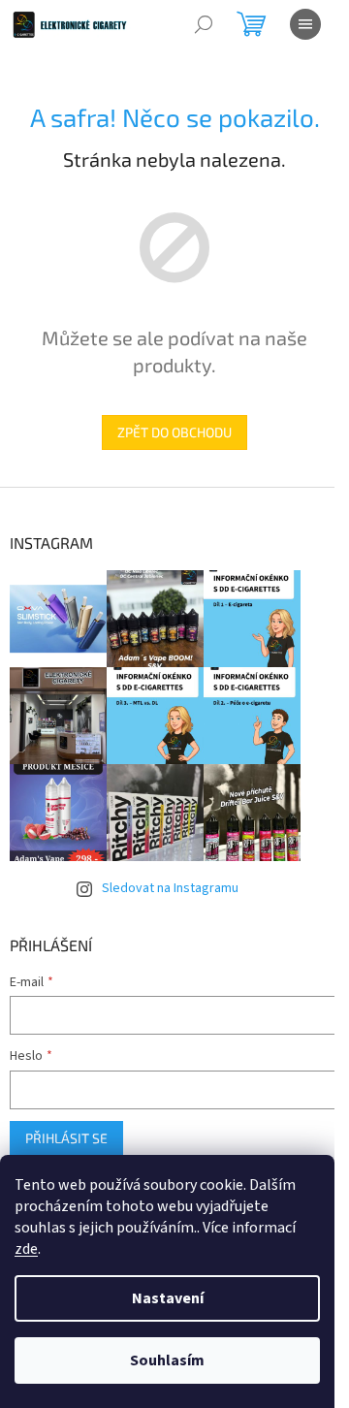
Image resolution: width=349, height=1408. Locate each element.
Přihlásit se (66, 1138)
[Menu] (305, 24)
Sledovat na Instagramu (170, 888)
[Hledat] (203, 24)
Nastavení (168, 1298)
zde (26, 1249)
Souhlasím (167, 1360)
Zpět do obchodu (174, 432)
